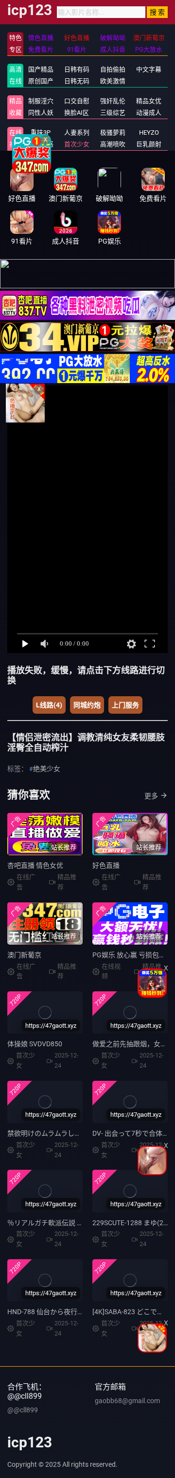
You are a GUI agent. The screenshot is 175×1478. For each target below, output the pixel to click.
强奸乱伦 (112, 101)
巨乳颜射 (148, 144)
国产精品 (40, 69)
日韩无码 (76, 81)
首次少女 (76, 144)
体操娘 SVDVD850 (34, 1044)
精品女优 (148, 101)
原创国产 (40, 81)
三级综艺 (112, 112)
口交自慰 (76, 101)
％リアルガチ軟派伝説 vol (46, 1223)
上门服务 (125, 705)
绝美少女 (46, 769)
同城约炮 (87, 705)
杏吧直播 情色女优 (35, 865)
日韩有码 (76, 69)
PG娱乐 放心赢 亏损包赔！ (132, 955)
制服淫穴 (40, 101)
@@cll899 (22, 1410)
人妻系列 (76, 132)
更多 (151, 796)
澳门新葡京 (24, 955)
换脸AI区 (76, 112)
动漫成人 (148, 112)
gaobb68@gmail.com (127, 1401)
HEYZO (149, 132)
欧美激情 (112, 81)
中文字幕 (148, 69)
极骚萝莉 (112, 132)
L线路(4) (49, 705)
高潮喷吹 (112, 144)
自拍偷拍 (112, 69)
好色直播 (106, 865)
